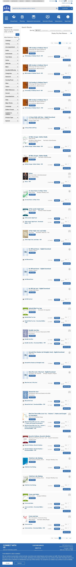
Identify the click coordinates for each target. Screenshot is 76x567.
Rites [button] (6, 83)
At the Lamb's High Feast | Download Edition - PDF (34, 222)
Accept (7, 563)
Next (67, 43)
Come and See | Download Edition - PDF (35, 528)
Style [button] (6, 99)
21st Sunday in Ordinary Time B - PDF (34, 90)
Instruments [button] (8, 53)
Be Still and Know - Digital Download (40, 249)
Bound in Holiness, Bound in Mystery (39, 436)
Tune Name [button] (8, 57)
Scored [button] (7, 93)
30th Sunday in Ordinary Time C (38, 99)
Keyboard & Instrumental (33, 21)
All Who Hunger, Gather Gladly (38, 137)
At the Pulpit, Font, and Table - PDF (33, 239)
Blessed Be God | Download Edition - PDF (35, 404)
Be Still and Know (29, 259)
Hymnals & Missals (48, 21)
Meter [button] (7, 66)
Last (70, 43)
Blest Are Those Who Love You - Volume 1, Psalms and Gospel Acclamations (34, 422)
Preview (57, 56)
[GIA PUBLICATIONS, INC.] (6, 8)
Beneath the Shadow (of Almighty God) (34, 362)
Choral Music (13, 21)
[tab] (11, 40)
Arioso (31, 173)
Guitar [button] (7, 50)
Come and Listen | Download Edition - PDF (34, 507)
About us (38, 548)
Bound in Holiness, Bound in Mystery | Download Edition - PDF (34, 449)
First (52, 43)
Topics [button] (7, 86)
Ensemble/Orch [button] (9, 96)
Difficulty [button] (8, 63)
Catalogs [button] (8, 40)
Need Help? (68, 21)
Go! (17, 34)
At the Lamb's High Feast (36, 209)
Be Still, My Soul (28, 299)
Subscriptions (58, 21)
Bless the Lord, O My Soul (31, 382)
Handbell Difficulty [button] (10, 70)
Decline (20, 563)
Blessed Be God (33, 391)
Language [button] (8, 106)
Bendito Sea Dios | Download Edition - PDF (35, 342)
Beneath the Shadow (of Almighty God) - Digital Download (46, 352)
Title (38, 30)
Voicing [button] (7, 43)
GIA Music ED (14, 1)
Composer (45, 30)
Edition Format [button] (9, 109)
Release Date (67, 30)
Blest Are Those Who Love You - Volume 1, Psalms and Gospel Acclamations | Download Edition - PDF (35, 427)
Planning (22, 21)
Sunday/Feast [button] (9, 80)
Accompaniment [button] (10, 47)
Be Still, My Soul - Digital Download (39, 288)
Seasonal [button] (8, 76)
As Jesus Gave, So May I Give (38, 190)
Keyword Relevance (55, 30)
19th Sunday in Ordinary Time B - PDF (34, 55)
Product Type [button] (9, 117)
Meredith (28, 1)
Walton (21, 1)
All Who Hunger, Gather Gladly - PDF (34, 146)
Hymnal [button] (7, 120)
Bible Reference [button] (9, 90)
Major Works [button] (9, 103)
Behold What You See (35, 308)
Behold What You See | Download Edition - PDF (35, 321)
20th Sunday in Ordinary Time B (38, 65)
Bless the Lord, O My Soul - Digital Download (42, 372)
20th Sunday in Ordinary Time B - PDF (34, 73)
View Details (32, 53)
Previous (56, 43)
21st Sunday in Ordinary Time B (38, 82)
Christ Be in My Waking (36, 458)
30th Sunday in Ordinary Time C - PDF (34, 107)
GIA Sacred (6, 1)
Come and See (33, 516)
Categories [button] (8, 73)
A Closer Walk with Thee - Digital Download (42, 117)
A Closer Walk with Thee (31, 127)
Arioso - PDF (28, 181)
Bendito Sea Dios (34, 330)
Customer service (38, 545)
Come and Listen (34, 494)
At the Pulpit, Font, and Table (37, 230)
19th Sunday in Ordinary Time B (38, 47)
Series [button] (7, 60)
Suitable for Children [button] (8, 113)
